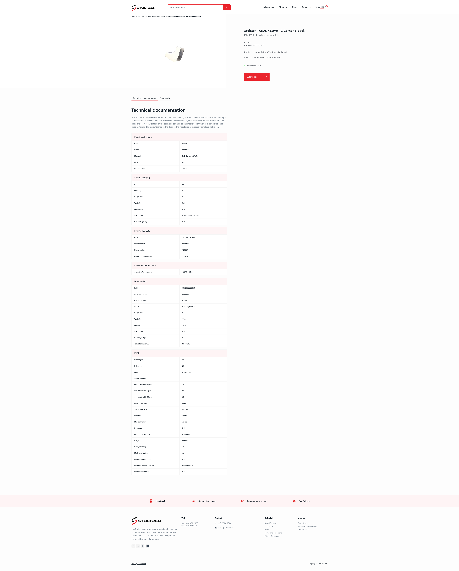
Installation (142, 16)
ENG (322, 7)
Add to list (252, 77)
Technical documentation (144, 98)
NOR (317, 7)
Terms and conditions (273, 533)
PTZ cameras (303, 530)
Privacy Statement (272, 536)
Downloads (165, 98)
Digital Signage (271, 523)
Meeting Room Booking (307, 526)
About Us (283, 7)
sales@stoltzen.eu (225, 528)
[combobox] (199, 7)
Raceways (152, 16)
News (294, 7)
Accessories (162, 16)
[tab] (144, 98)
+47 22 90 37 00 (224, 523)
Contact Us (307, 7)
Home (133, 16)
